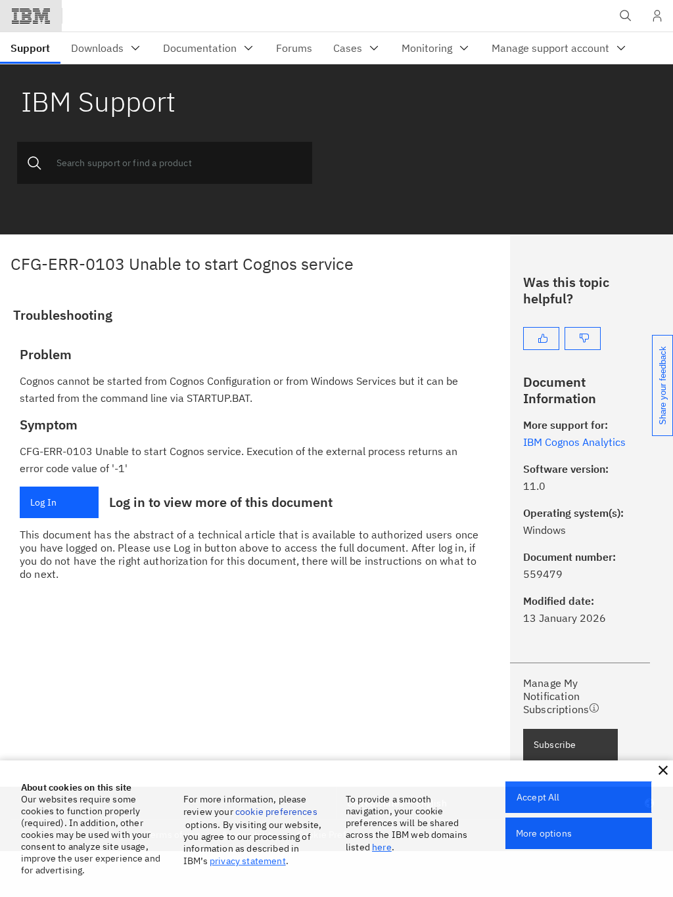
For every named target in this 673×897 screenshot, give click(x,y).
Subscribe (555, 745)
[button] (663, 770)
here (382, 847)
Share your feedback (663, 385)
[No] (583, 338)
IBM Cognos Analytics (574, 441)
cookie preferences (276, 812)
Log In (43, 502)
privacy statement (248, 861)
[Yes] (541, 338)
